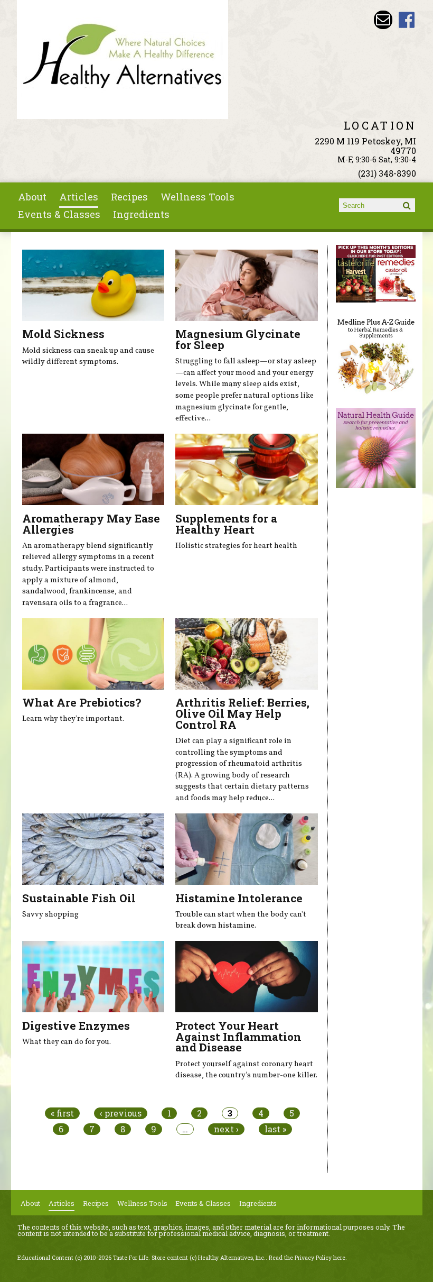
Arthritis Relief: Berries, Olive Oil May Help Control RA (242, 713)
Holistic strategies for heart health (236, 546)
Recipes (129, 196)
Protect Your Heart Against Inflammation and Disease (238, 1036)
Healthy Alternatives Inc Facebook (407, 20)
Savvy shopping (50, 914)
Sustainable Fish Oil (79, 898)
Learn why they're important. (73, 718)
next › (226, 1129)
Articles (78, 196)
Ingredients (141, 214)
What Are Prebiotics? (81, 702)
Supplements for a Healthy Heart (226, 524)
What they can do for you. (66, 1042)
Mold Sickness (63, 333)
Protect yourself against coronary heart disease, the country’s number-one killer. (246, 1070)
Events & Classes (59, 214)
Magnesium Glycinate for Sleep (237, 339)
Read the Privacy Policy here (307, 1257)
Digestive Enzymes (76, 1025)
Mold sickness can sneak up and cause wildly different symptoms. (88, 356)
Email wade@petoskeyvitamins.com (383, 20)
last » (275, 1129)
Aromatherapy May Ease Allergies (91, 524)
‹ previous (121, 1113)
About (32, 196)
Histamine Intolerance (239, 898)
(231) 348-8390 (387, 173)
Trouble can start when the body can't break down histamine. (240, 920)
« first (62, 1113)
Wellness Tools (197, 196)
